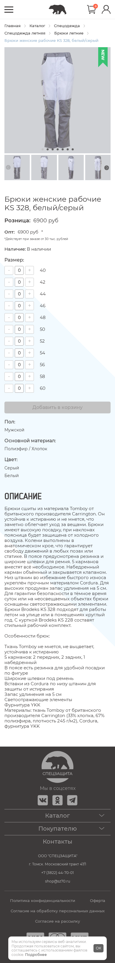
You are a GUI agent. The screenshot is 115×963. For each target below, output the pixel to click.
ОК (98, 948)
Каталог (37, 26)
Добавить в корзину (57, 407)
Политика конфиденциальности (42, 900)
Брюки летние (68, 33)
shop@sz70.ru (57, 881)
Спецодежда (67, 26)
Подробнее (36, 954)
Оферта (97, 900)
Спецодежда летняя (24, 33)
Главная (12, 26)
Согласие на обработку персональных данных (58, 911)
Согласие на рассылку (57, 921)
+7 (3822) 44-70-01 (57, 872)
